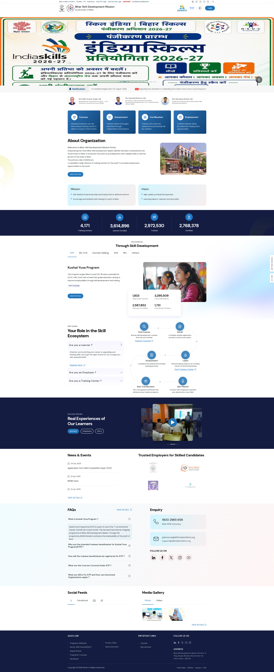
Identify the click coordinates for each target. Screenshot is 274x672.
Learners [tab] (73, 431)
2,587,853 (139, 305)
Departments (75, 651)
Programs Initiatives (78, 643)
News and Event (112, 647)
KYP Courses (74, 285)
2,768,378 (189, 225)
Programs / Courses (78, 655)
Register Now (76, 365)
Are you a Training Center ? (85, 380)
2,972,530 (154, 225)
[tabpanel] (137, 282)
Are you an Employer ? (82, 372)
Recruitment (146, 647)
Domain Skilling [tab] (100, 252)
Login (210, 8)
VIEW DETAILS (75, 296)
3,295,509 (162, 296)
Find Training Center (184, 369)
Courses (144, 643)
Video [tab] (159, 600)
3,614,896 (119, 226)
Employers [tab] (87, 431)
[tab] (71, 601)
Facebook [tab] (82, 600)
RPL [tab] (125, 252)
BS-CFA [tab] (83, 252)
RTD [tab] (116, 252)
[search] (213, 1)
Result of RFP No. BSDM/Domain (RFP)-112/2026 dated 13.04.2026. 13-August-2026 (166, 89)
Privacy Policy (111, 643)
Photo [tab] (148, 600)
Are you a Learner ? (80, 345)
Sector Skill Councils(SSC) (80, 647)
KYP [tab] (72, 252)
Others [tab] (135, 252)
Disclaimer (74, 659)
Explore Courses (143, 341)
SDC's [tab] (99, 431)
